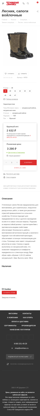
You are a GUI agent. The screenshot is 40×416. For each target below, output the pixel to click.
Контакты (27, 313)
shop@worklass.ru (21, 348)
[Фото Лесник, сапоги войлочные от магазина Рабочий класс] (20, 46)
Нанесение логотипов (20, 330)
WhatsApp (25, 337)
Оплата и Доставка (20, 321)
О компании (12, 317)
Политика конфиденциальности (21, 364)
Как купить (28, 317)
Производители (29, 325)
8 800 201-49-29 (20, 344)
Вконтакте (8, 337)
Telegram (14, 337)
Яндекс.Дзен (31, 337)
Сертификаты (10, 325)
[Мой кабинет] (32, 3)
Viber (20, 337)
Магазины (13, 313)
